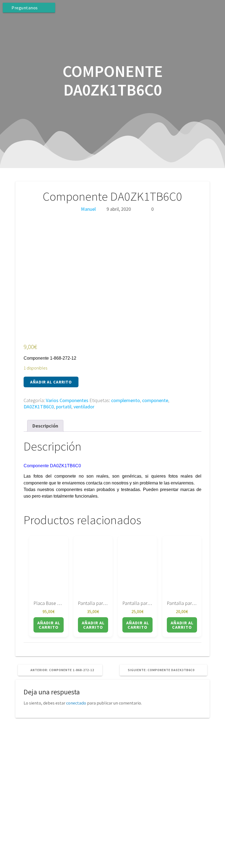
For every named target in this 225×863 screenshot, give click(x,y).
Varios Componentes (67, 400)
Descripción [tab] (45, 426)
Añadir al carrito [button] (48, 625)
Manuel (88, 209)
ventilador (84, 406)
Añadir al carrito (51, 382)
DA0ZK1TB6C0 (39, 406)
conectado (76, 703)
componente (155, 400)
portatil (63, 406)
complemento (125, 400)
